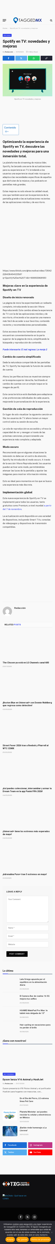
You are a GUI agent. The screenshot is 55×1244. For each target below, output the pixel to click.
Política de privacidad (40, 1239)
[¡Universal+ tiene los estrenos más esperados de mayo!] (27, 814)
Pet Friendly (9, 1074)
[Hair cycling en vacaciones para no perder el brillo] (10, 1028)
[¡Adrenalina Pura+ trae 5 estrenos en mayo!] (27, 857)
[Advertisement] (27, 236)
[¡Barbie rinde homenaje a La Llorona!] (10, 1131)
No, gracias (22, 1239)
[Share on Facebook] (9, 58)
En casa (7, 35)
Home (5, 28)
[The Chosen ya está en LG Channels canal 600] (27, 645)
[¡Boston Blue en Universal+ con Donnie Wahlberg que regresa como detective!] (27, 685)
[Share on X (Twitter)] (21, 58)
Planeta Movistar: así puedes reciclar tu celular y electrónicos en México (35, 1115)
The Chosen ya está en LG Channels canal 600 (26, 662)
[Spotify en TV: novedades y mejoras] (27, 80)
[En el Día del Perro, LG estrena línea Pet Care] (10, 1102)
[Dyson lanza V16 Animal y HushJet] (27, 1062)
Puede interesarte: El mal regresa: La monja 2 (25, 349)
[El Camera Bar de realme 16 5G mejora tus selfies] (10, 999)
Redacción (9, 52)
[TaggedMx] (27, 20)
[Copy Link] (46, 58)
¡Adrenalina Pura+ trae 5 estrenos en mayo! (25, 874)
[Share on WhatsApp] (34, 58)
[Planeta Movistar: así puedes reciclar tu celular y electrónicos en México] (10, 1115)
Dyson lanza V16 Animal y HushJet (23, 1079)
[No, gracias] (51, 1232)
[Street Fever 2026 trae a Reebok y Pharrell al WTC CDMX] (27, 728)
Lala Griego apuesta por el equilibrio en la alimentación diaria (33, 982)
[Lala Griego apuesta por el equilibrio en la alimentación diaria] (10, 983)
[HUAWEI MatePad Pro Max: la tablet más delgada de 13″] (10, 1014)
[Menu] (4, 20)
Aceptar (10, 1239)
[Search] (51, 20)
